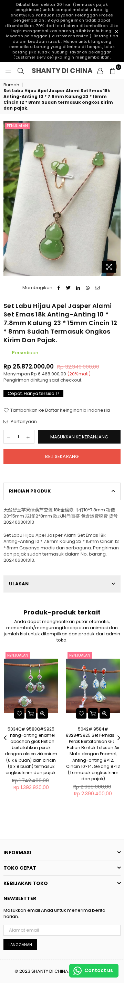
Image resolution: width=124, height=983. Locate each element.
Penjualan (17, 125)
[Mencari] (20, 70)
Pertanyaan (23, 422)
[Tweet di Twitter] (68, 288)
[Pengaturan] (100, 70)
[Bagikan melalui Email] (97, 288)
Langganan (20, 944)
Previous (5, 738)
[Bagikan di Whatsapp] (87, 288)
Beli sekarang (62, 456)
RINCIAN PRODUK (30, 491)
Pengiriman (16, 380)
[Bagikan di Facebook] (58, 288)
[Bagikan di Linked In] (78, 288)
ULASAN (19, 584)
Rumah (11, 85)
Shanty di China (62, 70)
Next (119, 738)
